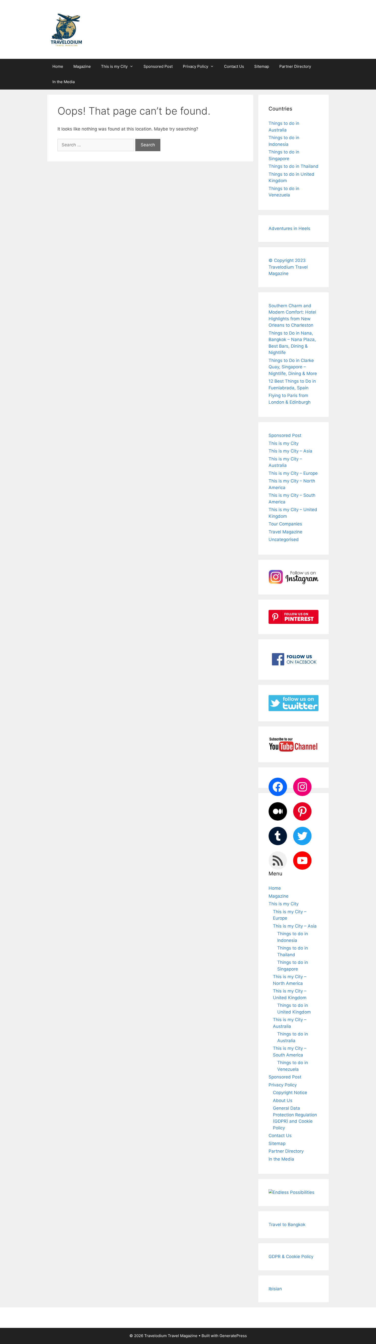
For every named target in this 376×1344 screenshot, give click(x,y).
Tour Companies (285, 523)
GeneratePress (233, 1335)
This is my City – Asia (290, 451)
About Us (282, 1100)
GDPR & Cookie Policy (291, 1256)
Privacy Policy (195, 66)
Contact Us (234, 66)
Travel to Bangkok (287, 1224)
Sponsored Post (158, 66)
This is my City (114, 66)
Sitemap (261, 66)
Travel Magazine (285, 531)
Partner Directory (295, 66)
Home (57, 66)
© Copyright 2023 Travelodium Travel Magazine (288, 267)
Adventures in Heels (289, 228)
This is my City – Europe (293, 473)
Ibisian (275, 1288)
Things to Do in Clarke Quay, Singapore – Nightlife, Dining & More (293, 367)
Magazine (82, 66)
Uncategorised (284, 539)
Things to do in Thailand (293, 166)
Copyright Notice (290, 1092)
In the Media (63, 81)
